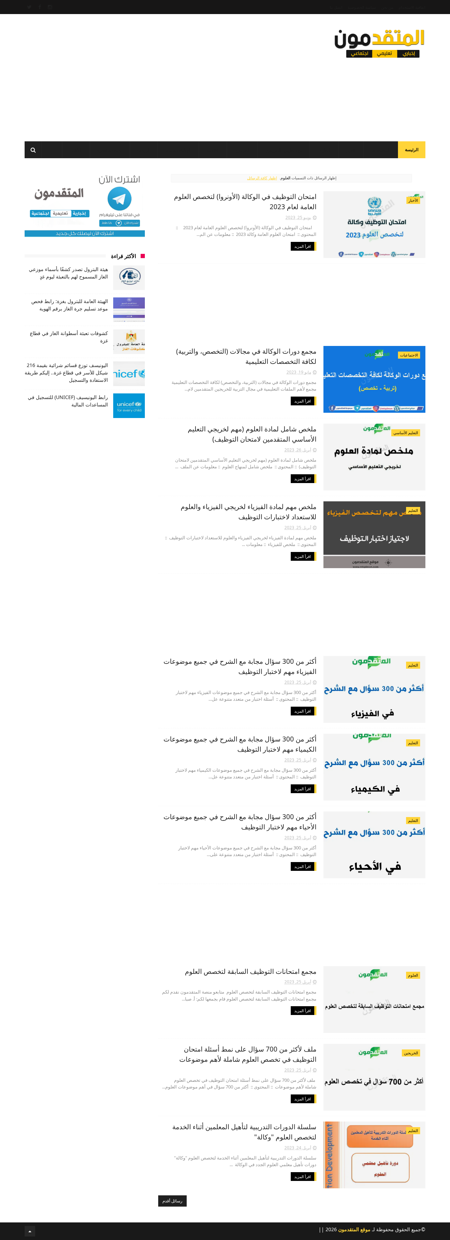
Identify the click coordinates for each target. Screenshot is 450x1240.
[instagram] (49, 7)
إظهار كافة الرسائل (262, 177)
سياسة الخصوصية (362, 7)
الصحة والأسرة (110, 150)
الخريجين (242, 150)
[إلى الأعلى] (30, 1231)
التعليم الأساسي (405, 432)
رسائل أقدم (172, 1201)
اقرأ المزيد (302, 246)
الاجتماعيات (409, 355)
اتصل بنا (336, 7)
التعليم (325, 150)
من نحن (387, 7)
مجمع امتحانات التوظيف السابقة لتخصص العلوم (250, 971)
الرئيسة (411, 150)
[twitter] (29, 7)
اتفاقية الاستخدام (412, 7)
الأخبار (351, 150)
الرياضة (143, 150)
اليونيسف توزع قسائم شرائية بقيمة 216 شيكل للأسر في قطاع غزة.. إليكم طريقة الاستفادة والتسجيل (66, 372)
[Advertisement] (153, 75)
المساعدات (381, 150)
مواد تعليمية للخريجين (283, 150)
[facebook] (40, 7)
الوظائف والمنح (178, 150)
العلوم (413, 975)
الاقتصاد (213, 150)
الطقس (76, 150)
